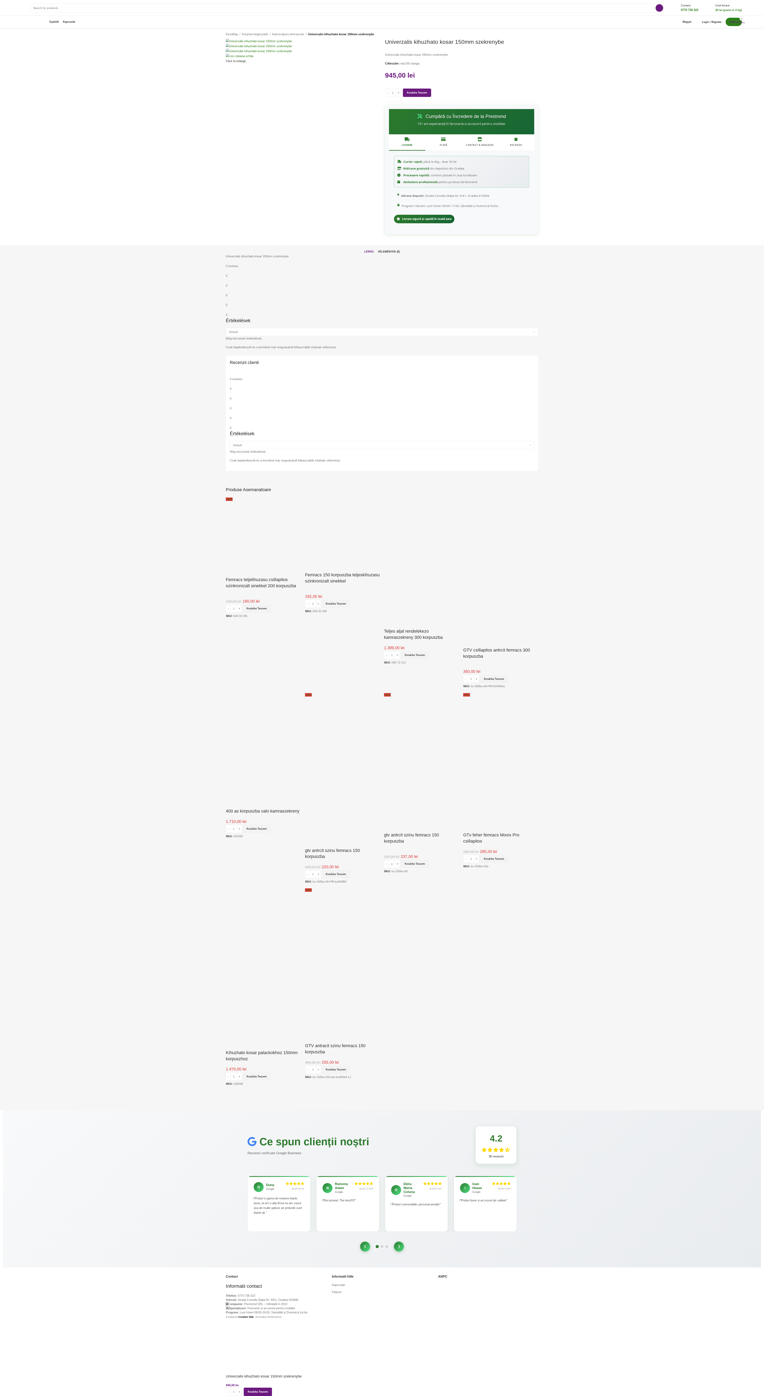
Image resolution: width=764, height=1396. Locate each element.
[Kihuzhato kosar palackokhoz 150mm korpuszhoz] (263, 925)
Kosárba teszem (417, 92)
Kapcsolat (338, 1285)
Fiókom (337, 1292)
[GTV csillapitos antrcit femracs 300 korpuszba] (500, 534)
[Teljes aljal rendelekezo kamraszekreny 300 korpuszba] (421, 534)
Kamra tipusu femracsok (288, 34)
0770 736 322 (246, 1295)
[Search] (659, 8)
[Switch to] (81, 22)
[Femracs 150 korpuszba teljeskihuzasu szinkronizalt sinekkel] (342, 534)
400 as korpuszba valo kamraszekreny (262, 811)
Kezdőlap (232, 34)
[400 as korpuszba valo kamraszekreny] (263, 730)
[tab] (369, 251)
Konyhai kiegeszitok (255, 34)
